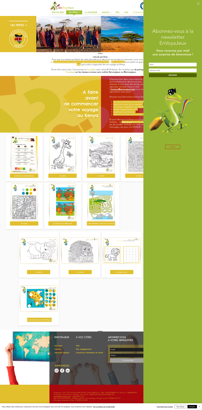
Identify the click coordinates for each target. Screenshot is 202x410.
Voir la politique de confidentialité (104, 407)
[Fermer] (199, 406)
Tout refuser (180, 407)
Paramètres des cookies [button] (165, 407)
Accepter (192, 407)
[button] (198, 3)
